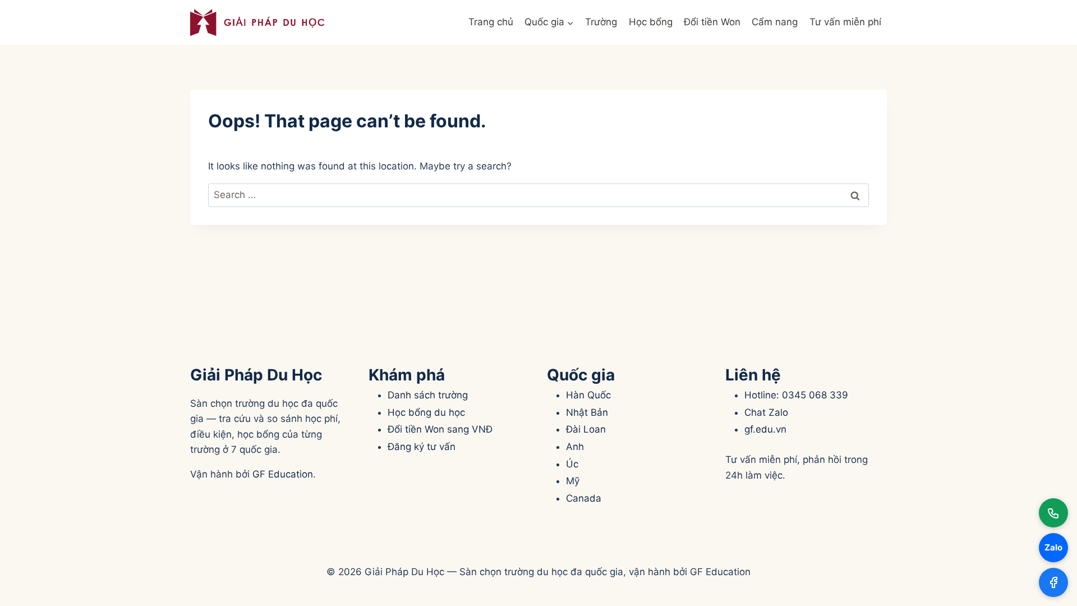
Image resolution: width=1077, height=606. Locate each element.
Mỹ (572, 480)
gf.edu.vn (765, 429)
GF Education (282, 474)
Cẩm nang (775, 21)
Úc (572, 464)
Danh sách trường (428, 395)
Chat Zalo (766, 412)
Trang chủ (490, 21)
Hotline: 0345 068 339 (796, 395)
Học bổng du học (426, 412)
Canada (583, 498)
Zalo (1053, 547)
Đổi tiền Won (712, 21)
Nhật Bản (587, 412)
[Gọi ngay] (1053, 512)
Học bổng (651, 21)
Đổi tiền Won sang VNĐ (440, 429)
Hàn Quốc (588, 395)
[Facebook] (1053, 582)
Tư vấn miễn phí (845, 21)
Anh (575, 446)
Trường (601, 21)
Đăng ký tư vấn (421, 446)
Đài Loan (586, 429)
